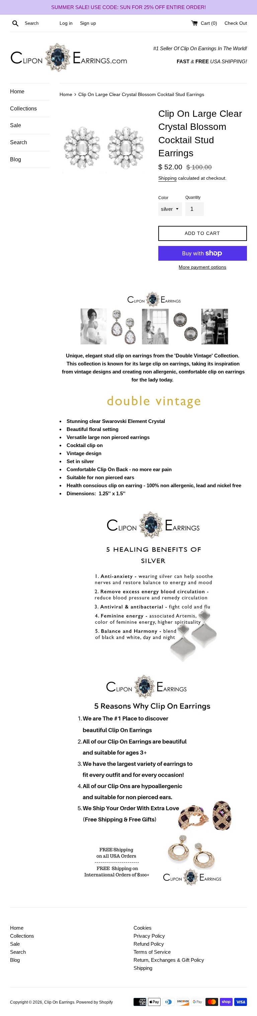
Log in (66, 23)
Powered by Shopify (94, 1002)
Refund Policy (149, 944)
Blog (15, 159)
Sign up (88, 23)
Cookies (143, 928)
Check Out (236, 23)
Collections (23, 108)
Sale (15, 125)
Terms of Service (152, 952)
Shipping (167, 178)
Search (18, 142)
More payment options (202, 267)
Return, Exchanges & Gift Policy (169, 960)
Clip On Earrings (59, 1002)
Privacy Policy (149, 936)
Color (163, 197)
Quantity (192, 197)
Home (17, 91)
